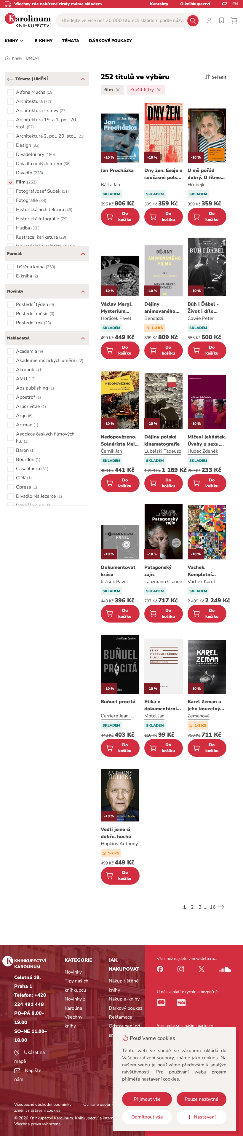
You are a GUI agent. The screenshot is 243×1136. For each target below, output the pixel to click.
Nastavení (205, 1117)
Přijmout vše (147, 1099)
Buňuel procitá (118, 701)
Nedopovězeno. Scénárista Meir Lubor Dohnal (119, 441)
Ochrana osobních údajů (105, 1104)
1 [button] (184, 907)
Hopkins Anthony (119, 843)
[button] (10, 79)
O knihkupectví (195, 4)
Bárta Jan (110, 184)
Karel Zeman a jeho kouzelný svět (204, 705)
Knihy (17, 58)
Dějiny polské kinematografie (162, 440)
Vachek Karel (201, 581)
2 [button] (192, 907)
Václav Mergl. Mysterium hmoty (116, 308)
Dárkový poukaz (125, 1008)
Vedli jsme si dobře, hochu (116, 833)
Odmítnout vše (147, 1117)
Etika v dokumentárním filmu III (162, 705)
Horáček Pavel (116, 318)
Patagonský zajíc (158, 571)
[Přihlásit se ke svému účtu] (209, 20)
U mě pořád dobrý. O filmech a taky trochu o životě (207, 174)
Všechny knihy (73, 1021)
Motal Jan (154, 716)
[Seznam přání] (221, 20)
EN (235, 4)
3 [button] (200, 907)
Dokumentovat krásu (118, 571)
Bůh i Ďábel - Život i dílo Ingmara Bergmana (203, 308)
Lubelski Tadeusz (162, 451)
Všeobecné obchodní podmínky (42, 1104)
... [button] (205, 907)
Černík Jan (111, 451)
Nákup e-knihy (124, 999)
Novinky (73, 972)
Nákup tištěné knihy (124, 985)
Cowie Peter (201, 318)
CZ (225, 4)
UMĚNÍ (32, 58)
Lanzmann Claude (163, 581)
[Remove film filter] (118, 89)
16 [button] (213, 907)
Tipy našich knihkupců (76, 985)
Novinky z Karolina (75, 1003)
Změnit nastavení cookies (37, 1110)
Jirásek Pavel (114, 581)
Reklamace (120, 1017)
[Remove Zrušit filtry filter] (159, 89)
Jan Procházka (117, 170)
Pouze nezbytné (201, 1099)
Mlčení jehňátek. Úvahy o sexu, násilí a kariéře (207, 441)
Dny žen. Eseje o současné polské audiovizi (163, 174)
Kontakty (159, 4)
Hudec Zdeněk (203, 451)
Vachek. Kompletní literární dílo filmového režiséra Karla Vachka (204, 571)
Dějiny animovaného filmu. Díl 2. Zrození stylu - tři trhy (161, 308)
